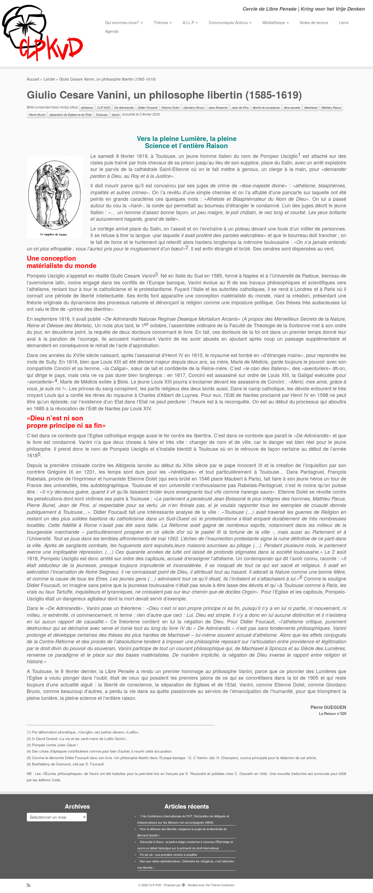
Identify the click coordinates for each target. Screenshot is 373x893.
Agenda (112, 31)
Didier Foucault (147, 107)
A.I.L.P (189, 22)
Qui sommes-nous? (122, 22)
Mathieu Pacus (331, 107)
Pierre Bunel (37, 115)
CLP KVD (155, 885)
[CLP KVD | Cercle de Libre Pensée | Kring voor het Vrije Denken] (43, 33)
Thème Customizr (223, 885)
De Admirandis (124, 107)
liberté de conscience (266, 107)
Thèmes (161, 22)
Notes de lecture (314, 22)
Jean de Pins (240, 107)
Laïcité (49, 79)
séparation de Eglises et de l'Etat (70, 115)
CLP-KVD (103, 107)
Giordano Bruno (193, 107)
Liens (343, 22)
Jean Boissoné (218, 107)
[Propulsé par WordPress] (183, 884)
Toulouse (101, 115)
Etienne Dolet (170, 107)
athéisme (87, 107)
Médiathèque (274, 22)
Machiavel (310, 107)
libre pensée (292, 107)
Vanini (115, 115)
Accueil (33, 79)
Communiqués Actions (229, 22)
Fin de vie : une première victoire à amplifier (168, 854)
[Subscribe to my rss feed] (30, 885)
